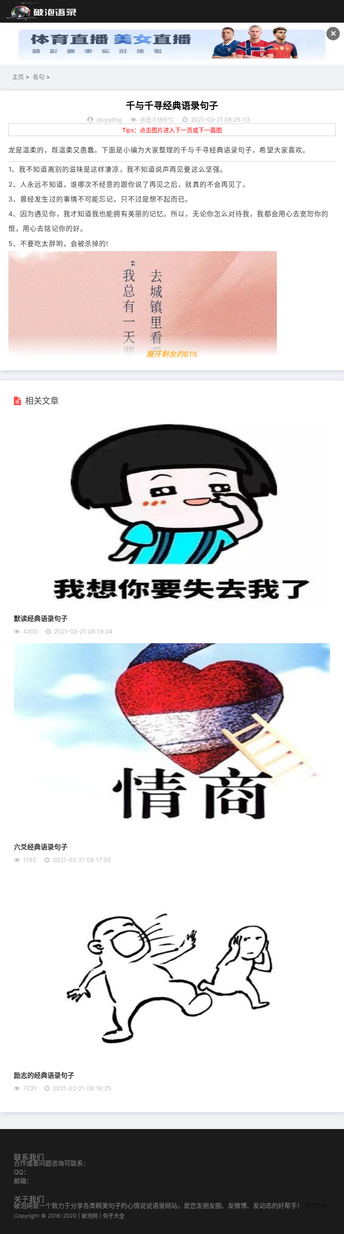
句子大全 (114, 1215)
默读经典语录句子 (41, 618)
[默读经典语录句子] (172, 605)
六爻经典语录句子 (41, 846)
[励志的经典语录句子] (172, 1062)
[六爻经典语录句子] (172, 833)
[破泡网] (42, 12)
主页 (18, 76)
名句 (38, 76)
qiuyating (109, 119)
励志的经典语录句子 (44, 1075)
